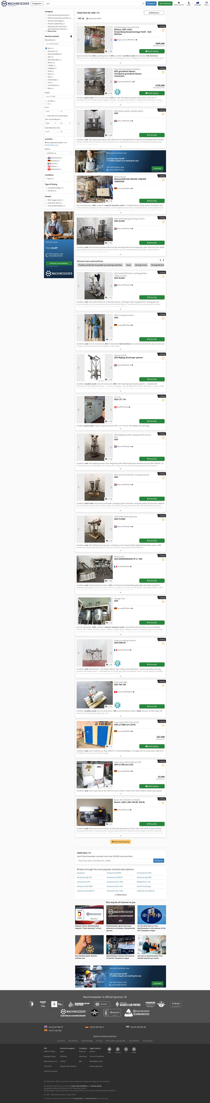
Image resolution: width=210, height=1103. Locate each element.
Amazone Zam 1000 (115, 882)
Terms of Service (91, 1098)
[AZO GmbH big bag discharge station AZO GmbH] (95, 231)
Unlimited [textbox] (51, 153)
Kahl (50, 77)
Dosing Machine (158, 265)
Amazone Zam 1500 (115, 891)
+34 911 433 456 (54, 1030)
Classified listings (55, 188)
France (54, 163)
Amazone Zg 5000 (144, 877)
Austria (54, 166)
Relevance (154, 13)
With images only (55, 200)
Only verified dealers (56, 206)
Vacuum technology (56, 21)
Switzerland (56, 169)
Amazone (52, 51)
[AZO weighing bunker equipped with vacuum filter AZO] (95, 447)
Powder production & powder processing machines (100, 265)
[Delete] (144, 3)
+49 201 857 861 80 (138, 1027)
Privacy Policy (78, 1098)
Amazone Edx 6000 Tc (86, 891)
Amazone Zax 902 (144, 873)
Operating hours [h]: (52, 128)
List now (157, 168)
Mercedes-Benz (54, 60)
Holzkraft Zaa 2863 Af (145, 891)
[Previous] (78, 39)
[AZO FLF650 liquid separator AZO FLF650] (95, 529)
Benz (50, 57)
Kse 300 (99, 1041)
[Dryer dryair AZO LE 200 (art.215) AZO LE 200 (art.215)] (95, 774)
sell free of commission (59, 263)
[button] (206, 3)
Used (50, 178)
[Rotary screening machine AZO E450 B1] (95, 652)
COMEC (51, 65)
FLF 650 (51, 101)
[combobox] (58, 153)
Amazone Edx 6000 (84, 886)
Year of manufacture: (52, 119)
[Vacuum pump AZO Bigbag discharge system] (95, 367)
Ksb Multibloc (134, 1041)
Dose (128, 265)
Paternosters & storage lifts (115, 1041)
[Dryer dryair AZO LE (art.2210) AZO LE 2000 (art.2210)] (95, 734)
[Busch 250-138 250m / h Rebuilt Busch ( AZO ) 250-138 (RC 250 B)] (95, 812)
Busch (51, 74)
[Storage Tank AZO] (95, 611)
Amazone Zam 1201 (115, 886)
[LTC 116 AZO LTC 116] (95, 409)
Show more (121, 895)
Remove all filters (95, 18)
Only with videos (55, 203)
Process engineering (56, 24)
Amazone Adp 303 (84, 877)
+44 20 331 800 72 (55, 1027)
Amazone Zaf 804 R (114, 877)
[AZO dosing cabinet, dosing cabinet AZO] (95, 123)
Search (152, 3)
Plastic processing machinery (59, 18)
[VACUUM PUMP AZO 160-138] (95, 694)
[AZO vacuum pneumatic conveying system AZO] (95, 487)
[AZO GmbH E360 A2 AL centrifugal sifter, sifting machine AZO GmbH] (95, 285)
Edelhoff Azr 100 (143, 882)
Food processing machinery (59, 15)
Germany (55, 161)
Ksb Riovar (61, 1041)
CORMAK (52, 68)
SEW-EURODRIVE (55, 54)
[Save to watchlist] (163, 30)
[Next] (111, 39)
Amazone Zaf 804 (114, 873)
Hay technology (87, 1041)
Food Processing (144, 886)
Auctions (52, 191)
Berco (51, 88)
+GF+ (50, 82)
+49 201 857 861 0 (96, 1027)
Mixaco (51, 63)
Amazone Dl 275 (83, 882)
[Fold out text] (120, 63)
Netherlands (56, 158)
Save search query (121, 842)
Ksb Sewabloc (148, 1041)
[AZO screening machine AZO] (95, 327)
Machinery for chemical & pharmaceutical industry (58, 27)
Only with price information (57, 116)
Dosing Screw (141, 265)
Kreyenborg (53, 80)
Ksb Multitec (73, 1041)
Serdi (51, 71)
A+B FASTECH (54, 85)
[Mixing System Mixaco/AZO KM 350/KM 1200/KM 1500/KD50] (95, 189)
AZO (51, 48)
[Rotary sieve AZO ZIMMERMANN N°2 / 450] (95, 569)
